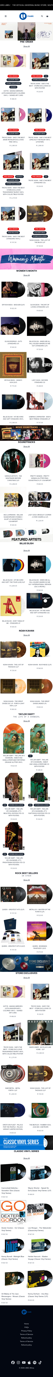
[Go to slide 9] (34, 38)
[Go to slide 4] (24, 38)
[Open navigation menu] (5, 16)
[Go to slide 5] (26, 38)
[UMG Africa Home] (26, 16)
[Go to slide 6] (28, 38)
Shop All (26, 46)
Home (26, 1324)
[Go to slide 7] (30, 38)
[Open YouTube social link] (23, 1362)
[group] (26, 535)
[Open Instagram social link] (18, 1362)
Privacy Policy (26, 1331)
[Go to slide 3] (22, 38)
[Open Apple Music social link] (29, 1362)
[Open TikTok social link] (40, 1362)
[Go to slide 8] (32, 38)
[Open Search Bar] (42, 16)
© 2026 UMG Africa (26, 1368)
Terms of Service (26, 1334)
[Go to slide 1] (18, 38)
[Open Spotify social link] (34, 1362)
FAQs (26, 1327)
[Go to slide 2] (20, 38)
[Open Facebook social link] (13, 1362)
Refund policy (26, 1338)
